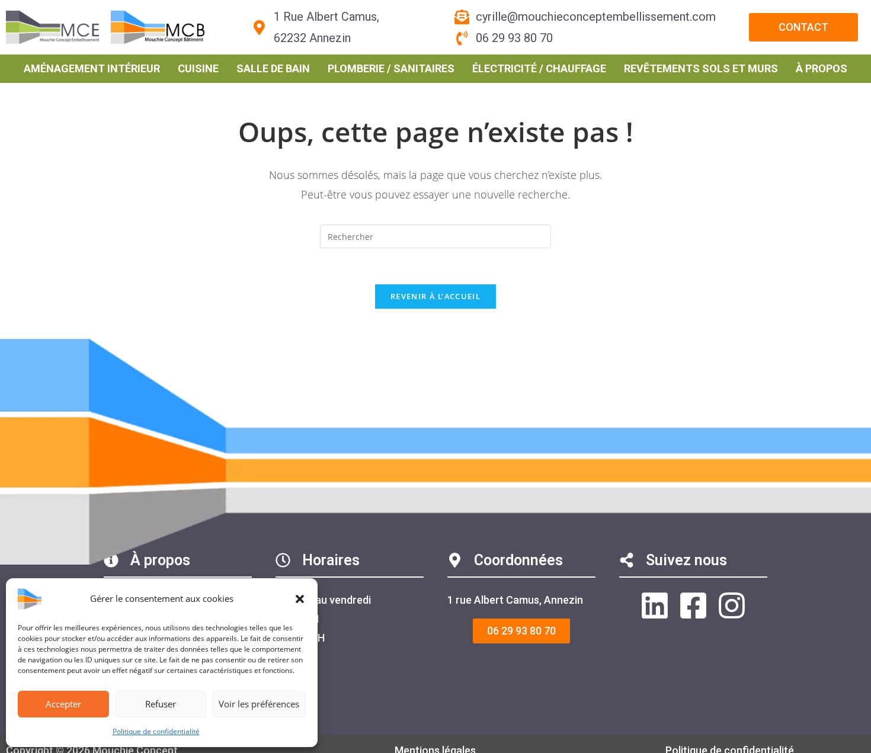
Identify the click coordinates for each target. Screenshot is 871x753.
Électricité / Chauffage (539, 68)
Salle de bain (273, 68)
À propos (821, 68)
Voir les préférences (259, 704)
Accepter (63, 704)
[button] (300, 599)
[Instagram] (732, 605)
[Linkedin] (655, 605)
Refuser (160, 704)
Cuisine (198, 68)
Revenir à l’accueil (435, 296)
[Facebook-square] (693, 605)
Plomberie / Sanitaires (391, 68)
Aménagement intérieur (92, 68)
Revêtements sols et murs (701, 68)
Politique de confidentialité (156, 731)
